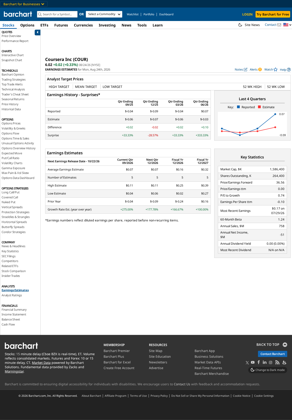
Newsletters (158, 362)
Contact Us (182, 384)
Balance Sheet (11, 319)
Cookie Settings (264, 395)
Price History (10, 104)
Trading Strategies (13, 79)
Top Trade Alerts (12, 84)
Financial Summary (14, 309)
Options (27, 25)
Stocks (8, 25)
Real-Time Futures (208, 368)
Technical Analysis (13, 89)
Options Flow (10, 133)
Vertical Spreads (12, 207)
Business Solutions (209, 356)
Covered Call (10, 197)
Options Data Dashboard (18, 178)
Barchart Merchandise (212, 373)
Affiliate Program (115, 395)
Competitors (10, 261)
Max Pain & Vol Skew (15, 173)
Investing (107, 25)
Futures (61, 25)
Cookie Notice (241, 395)
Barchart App (205, 351)
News (126, 25)
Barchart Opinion (13, 74)
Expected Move (12, 153)
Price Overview (11, 36)
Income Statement (14, 314)
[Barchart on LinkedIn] (265, 362)
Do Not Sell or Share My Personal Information (200, 395)
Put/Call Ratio (10, 158)
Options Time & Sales (15, 138)
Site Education (160, 356)
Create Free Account (119, 368)
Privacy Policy (159, 395)
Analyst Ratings (12, 295)
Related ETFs (10, 266)
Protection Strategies (15, 212)
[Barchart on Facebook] (259, 362)
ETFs (44, 25)
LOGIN (247, 14)
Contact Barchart (273, 354)
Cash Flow (8, 324)
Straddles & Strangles (16, 217)
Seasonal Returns (13, 99)
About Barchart (91, 395)
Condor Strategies (14, 232)
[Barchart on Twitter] (247, 362)
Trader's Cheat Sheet (15, 94)
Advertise (156, 368)
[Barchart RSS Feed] (277, 362)
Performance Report (15, 41)
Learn (158, 25)
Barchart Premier (117, 351)
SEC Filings (9, 256)
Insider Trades (11, 276)
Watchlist (132, 14)
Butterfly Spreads (13, 227)
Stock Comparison (14, 271)
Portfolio (148, 14)
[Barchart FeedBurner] (284, 362)
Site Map (155, 351)
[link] (285, 69)
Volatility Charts (12, 163)
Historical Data (11, 109)
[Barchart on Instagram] (271, 362)
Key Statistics (10, 251)
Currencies (83, 25)
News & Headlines (13, 246)
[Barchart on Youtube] (253, 362)
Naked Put (9, 202)
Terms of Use (138, 395)
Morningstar (14, 371)
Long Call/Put (10, 192)
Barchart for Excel (117, 362)
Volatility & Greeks (13, 128)
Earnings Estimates (15, 290)
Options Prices (11, 123)
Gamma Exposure (13, 168)
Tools (142, 25)
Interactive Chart (13, 55)
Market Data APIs (208, 362)
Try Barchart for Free (273, 14)
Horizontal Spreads (14, 222)
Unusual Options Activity (18, 143)
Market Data (41, 362)
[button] (287, 25)
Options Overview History (19, 148)
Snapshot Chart (12, 60)
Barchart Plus (114, 356)
